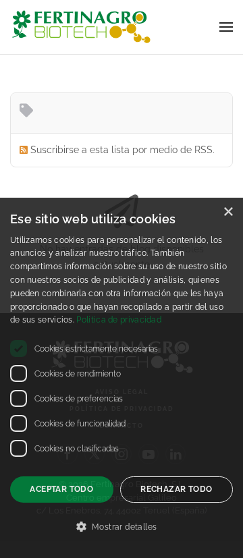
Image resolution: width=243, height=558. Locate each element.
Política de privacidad (118, 320)
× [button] (228, 212)
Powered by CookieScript (121, 546)
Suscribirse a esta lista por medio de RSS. (122, 149)
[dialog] (121, 378)
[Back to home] (81, 27)
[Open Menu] (226, 27)
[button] (121, 527)
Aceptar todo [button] (61, 489)
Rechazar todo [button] (176, 489)
